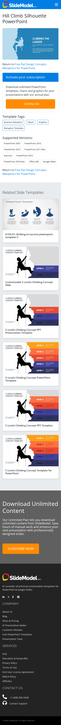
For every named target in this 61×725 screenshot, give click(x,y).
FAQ (4, 653)
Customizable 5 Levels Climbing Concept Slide (29, 283)
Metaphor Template (13, 128)
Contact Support (18, 703)
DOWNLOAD (31, 104)
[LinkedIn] (3, 597)
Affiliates (7, 681)
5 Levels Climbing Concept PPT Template (29, 425)
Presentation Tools (12, 638)
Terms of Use (9, 667)
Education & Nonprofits (15, 658)
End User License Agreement (18, 672)
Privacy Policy (9, 663)
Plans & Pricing (10, 620)
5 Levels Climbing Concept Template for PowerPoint (28, 472)
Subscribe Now (21, 548)
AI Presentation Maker (14, 625)
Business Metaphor (13, 122)
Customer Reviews (12, 629)
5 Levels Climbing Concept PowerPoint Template (27, 379)
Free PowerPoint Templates (17, 634)
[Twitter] (8, 597)
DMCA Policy (9, 676)
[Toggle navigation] (55, 4)
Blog (4, 616)
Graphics (43, 122)
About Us (7, 611)
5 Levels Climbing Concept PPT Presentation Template (23, 331)
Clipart (30, 122)
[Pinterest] (18, 597)
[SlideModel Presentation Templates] (20, 4)
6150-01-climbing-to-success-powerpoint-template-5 (29, 236)
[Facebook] (13, 597)
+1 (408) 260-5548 (19, 697)
